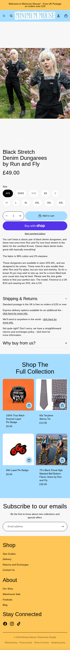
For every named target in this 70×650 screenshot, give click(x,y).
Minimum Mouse (29, 637)
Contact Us (9, 570)
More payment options (35, 233)
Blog (5, 605)
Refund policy (11, 642)
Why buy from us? (19, 343)
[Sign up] (63, 526)
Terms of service (41, 642)
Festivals (7, 599)
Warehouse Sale (11, 594)
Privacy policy (25, 642)
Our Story (8, 588)
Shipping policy (58, 642)
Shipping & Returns (20, 298)
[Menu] (4, 16)
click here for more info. (15, 313)
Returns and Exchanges (16, 564)
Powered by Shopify (47, 637)
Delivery (7, 559)
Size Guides (9, 553)
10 (48, 139)
